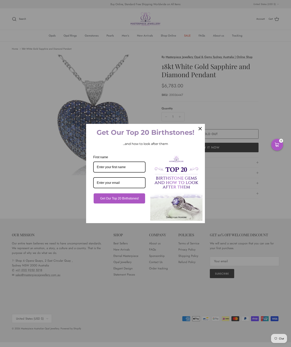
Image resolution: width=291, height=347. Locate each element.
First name (100, 157)
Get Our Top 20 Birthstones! (119, 198)
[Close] (200, 128)
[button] (277, 145)
